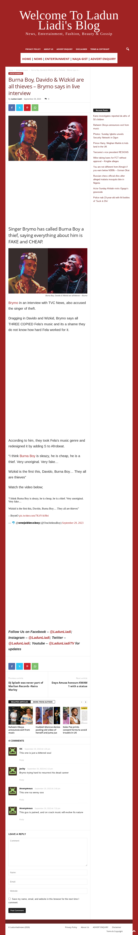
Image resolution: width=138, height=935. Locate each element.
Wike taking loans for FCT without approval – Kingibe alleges (109, 160)
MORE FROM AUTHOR (43, 702)
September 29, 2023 (72, 522)
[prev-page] (81, 702)
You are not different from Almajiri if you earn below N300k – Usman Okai (111, 169)
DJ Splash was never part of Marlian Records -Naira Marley (25, 686)
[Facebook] (11, 107)
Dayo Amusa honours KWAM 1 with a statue (69, 684)
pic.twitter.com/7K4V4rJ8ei (34, 515)
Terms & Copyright (99, 49)
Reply (21, 760)
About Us (48, 49)
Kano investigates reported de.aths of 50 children (111, 118)
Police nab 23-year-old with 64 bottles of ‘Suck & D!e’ (111, 199)
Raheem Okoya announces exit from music (19, 729)
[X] (19, 107)
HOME (26, 59)
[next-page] (85, 702)
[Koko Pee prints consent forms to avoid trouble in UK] (75, 715)
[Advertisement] (48, 169)
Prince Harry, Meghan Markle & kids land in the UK (110, 145)
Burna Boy (27, 456)
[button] (127, 49)
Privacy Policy (33, 49)
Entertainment (22, 70)
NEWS (38, 59)
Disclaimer (81, 49)
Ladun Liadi (16, 99)
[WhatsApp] (35, 107)
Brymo (13, 303)
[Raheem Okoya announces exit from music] (20, 715)
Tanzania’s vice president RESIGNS (111, 152)
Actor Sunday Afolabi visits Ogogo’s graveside (110, 190)
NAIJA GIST (80, 59)
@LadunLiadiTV (61, 643)
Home (10, 70)
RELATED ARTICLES (19, 702)
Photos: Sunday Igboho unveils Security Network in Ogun (108, 136)
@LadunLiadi (60, 632)
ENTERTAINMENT (57, 59)
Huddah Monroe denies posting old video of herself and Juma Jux (48, 729)
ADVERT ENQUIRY (65, 49)
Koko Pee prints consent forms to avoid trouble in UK (75, 729)
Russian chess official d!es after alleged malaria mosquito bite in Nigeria (109, 179)
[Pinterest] (27, 107)
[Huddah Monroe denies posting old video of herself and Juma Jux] (48, 715)
